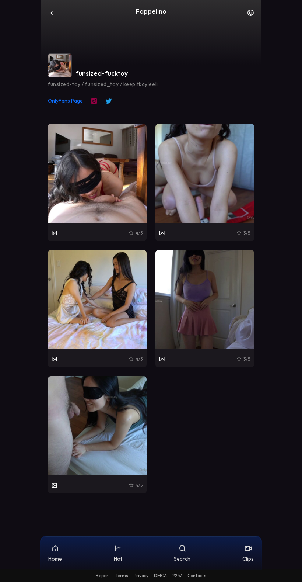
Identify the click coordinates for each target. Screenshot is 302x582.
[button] (250, 14)
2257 (177, 575)
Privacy (141, 575)
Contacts (196, 575)
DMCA (160, 575)
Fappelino (151, 11)
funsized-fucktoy (102, 73)
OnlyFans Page (65, 100)
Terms (122, 575)
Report (103, 575)
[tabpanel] (151, 309)
